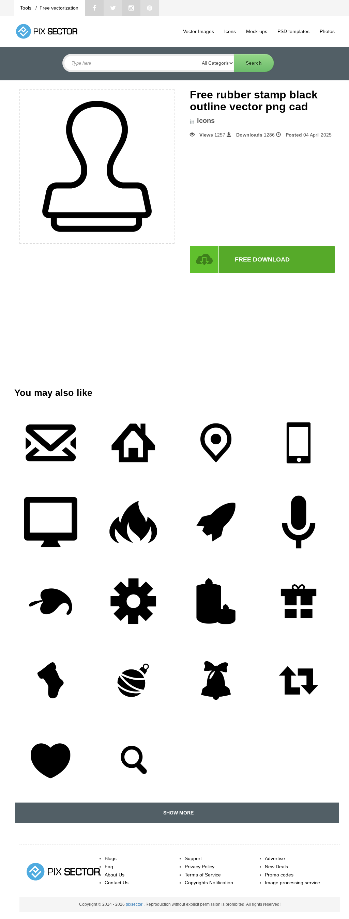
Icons (230, 31)
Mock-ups (256, 31)
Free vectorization (59, 8)
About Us (114, 874)
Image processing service (292, 882)
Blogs (111, 858)
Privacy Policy (199, 866)
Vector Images (198, 31)
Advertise (275, 858)
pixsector (134, 904)
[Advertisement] (247, 192)
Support (193, 858)
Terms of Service (203, 874)
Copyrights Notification (209, 882)
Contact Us (116, 882)
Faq (109, 866)
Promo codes (279, 874)
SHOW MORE (177, 812)
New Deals (276, 866)
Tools (26, 8)
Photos (327, 31)
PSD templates (293, 31)
